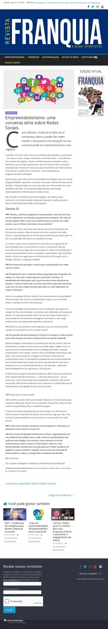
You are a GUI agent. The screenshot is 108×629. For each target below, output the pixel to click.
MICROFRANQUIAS (50, 57)
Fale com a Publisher (88, 573)
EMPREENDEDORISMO (14, 57)
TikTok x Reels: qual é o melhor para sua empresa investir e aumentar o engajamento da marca (62, 531)
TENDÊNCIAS (33, 57)
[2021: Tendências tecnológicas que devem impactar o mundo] (14, 509)
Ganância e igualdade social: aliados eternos (29, 483)
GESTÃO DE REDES (70, 57)
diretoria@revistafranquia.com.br (91, 579)
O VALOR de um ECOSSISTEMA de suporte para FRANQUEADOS (62, 2)
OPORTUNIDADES (89, 57)
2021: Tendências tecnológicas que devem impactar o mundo (14, 527)
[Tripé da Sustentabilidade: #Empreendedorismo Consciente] (38, 509)
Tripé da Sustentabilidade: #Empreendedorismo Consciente (38, 527)
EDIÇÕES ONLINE (12, 62)
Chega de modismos (62, 495)
